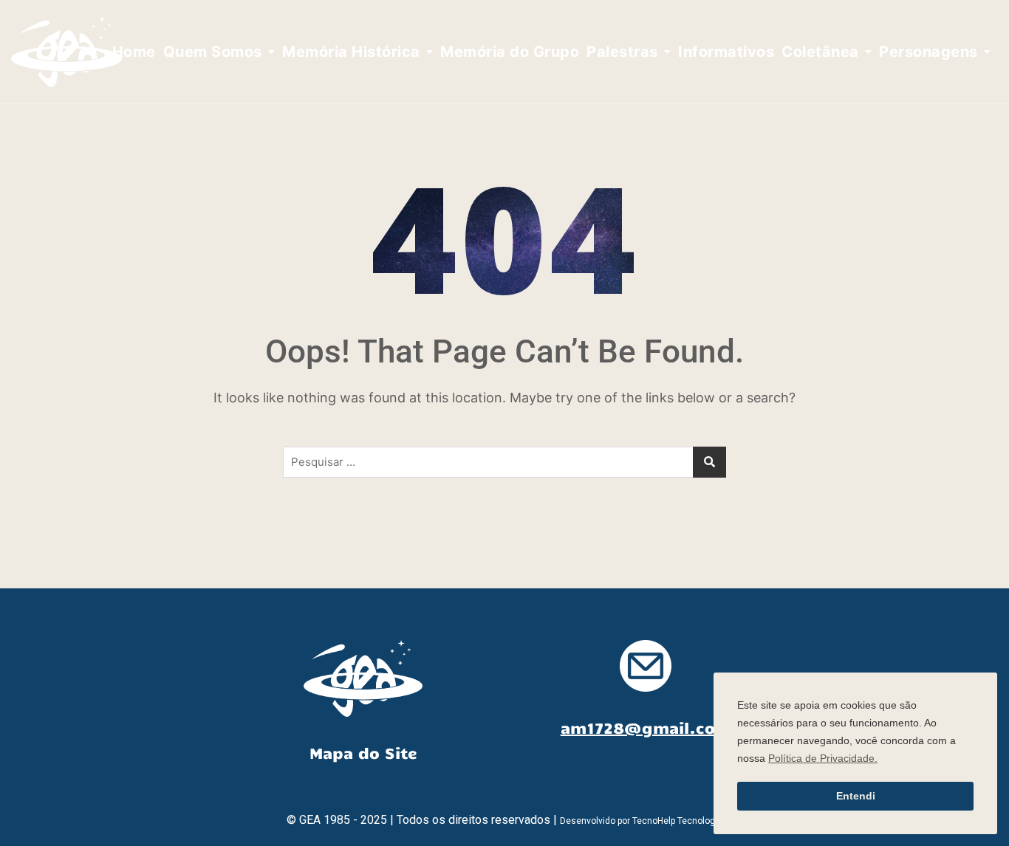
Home (134, 52)
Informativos (726, 52)
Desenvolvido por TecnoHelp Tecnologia (641, 821)
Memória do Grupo (509, 52)
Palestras (622, 52)
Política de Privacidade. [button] (823, 758)
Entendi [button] (855, 796)
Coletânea (820, 52)
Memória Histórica (351, 52)
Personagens (928, 52)
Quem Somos (212, 52)
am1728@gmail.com (646, 727)
